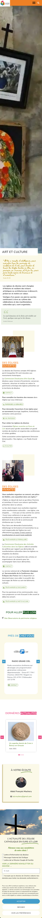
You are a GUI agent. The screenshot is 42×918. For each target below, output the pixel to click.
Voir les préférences (21, 913)
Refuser (21, 907)
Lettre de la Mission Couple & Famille (18, 860)
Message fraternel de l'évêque (16, 857)
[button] (34, 2)
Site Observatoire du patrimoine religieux (20, 618)
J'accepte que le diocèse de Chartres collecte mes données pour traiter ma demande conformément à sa (20, 878)
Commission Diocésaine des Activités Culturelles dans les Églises (18, 545)
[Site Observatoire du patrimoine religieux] (2, 617)
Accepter (21, 901)
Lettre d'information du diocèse (16, 855)
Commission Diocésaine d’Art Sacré (18, 378)
